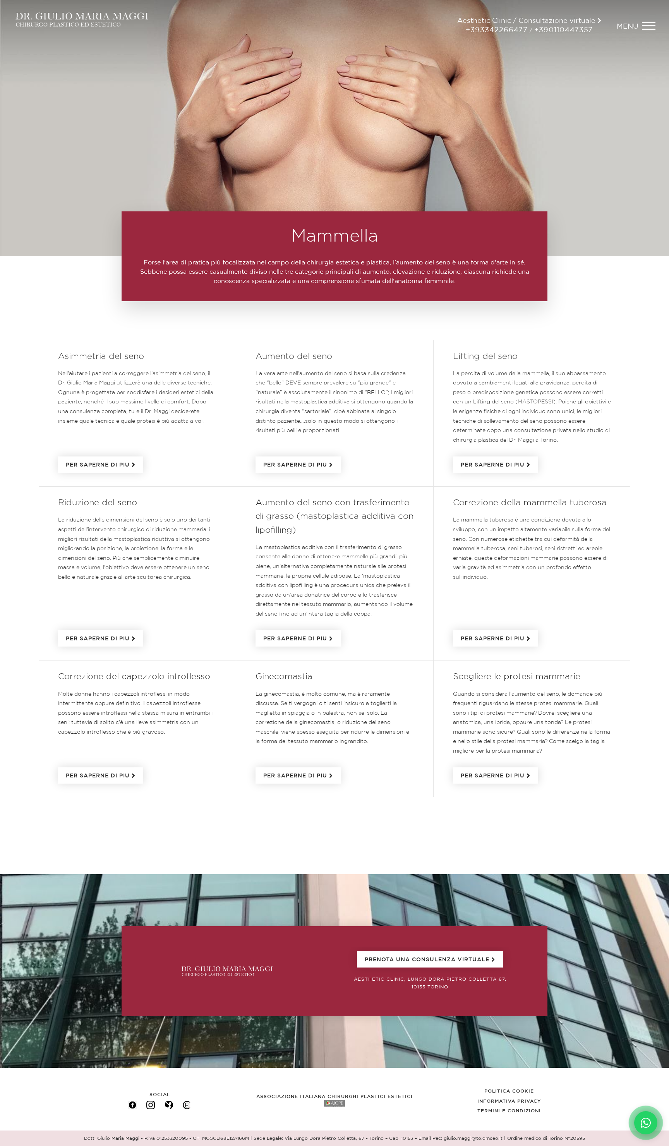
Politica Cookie (509, 1091)
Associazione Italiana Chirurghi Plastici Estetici (334, 1096)
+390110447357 (563, 30)
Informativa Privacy (509, 1101)
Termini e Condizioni (509, 1110)
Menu (627, 26)
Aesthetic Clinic (484, 20)
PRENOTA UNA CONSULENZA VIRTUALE (427, 959)
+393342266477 (497, 30)
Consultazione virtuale (557, 20)
